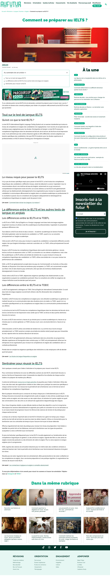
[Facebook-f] (61, 547)
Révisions (27, 3)
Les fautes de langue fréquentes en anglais (23, 356)
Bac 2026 (97, 6)
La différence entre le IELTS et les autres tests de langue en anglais (27, 81)
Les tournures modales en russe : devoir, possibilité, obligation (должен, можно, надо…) (13, 538)
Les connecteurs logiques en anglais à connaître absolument (29, 465)
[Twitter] (55, 547)
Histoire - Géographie (81, 154)
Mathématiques (79, 84)
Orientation (37, 3)
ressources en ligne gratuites (27, 382)
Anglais (27, 11)
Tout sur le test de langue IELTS (15, 78)
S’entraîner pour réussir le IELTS (16, 83)
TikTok (18, 474)
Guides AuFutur (48, 3)
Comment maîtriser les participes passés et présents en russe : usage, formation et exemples (68, 538)
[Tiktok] (43, 547)
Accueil (4, 11)
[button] (105, 4)
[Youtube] (66, 547)
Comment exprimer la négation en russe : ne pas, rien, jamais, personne (40, 509)
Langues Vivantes (18, 11)
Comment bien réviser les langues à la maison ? (24, 202)
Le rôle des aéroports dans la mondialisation (88, 167)
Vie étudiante (72, 3)
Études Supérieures (80, 104)
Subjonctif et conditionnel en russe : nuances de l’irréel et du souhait (95, 509)
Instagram (11, 474)
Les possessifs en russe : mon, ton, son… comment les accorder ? (68, 509)
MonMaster (96, 3)
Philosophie (78, 113)
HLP (76, 75)
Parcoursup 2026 (85, 3)
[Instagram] (49, 547)
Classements (60, 3)
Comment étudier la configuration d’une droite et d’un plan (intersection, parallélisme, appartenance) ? (90, 138)
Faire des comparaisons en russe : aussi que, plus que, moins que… (94, 537)
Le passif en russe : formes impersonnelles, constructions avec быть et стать (41, 537)
